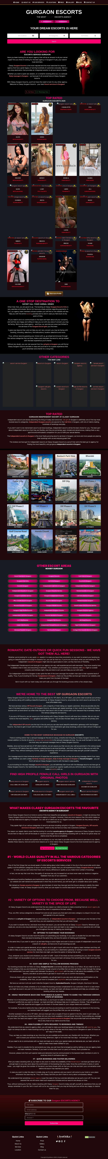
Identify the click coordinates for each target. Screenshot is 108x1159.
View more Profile (55, 293)
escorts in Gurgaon (35, 662)
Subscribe (54, 1123)
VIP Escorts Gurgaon (34, 706)
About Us (26, 2)
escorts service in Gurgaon (60, 1018)
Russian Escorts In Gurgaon (23, 605)
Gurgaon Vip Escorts (54, 620)
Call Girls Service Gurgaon (85, 596)
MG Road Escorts (85, 620)
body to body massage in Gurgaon (65, 759)
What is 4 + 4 (30, 1114)
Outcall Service (48, 848)
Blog (80, 2)
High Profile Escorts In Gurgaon (85, 625)
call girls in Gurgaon (50, 344)
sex (38, 657)
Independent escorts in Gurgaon (22, 436)
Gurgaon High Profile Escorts (22, 610)
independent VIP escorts (22, 724)
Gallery (71, 2)
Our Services (39, 2)
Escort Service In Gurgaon (22, 576)
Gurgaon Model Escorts (54, 605)
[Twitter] (57, 1141)
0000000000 (47, 21)
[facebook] (64, 1141)
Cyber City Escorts (23, 625)
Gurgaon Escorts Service (54, 591)
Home (17, 2)
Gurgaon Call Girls (23, 581)
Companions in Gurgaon (47, 676)
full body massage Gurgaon (42, 759)
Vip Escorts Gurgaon (54, 630)
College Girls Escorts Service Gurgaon (85, 630)
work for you (92, 1027)
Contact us (90, 2)
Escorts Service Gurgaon (54, 600)
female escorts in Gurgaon (29, 885)
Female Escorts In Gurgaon (85, 591)
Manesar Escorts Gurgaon (22, 630)
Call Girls (67, 422)
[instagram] (62, 1141)
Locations (52, 2)
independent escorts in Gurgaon (63, 919)
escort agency (93, 907)
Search (54, 41)
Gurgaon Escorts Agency (85, 610)
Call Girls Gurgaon (54, 581)
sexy (83, 668)
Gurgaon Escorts (54, 576)
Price (62, 2)
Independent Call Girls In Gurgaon (54, 586)
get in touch (59, 971)
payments (61, 979)
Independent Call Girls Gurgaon (23, 615)
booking (29, 314)
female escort (76, 1062)
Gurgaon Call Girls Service (22, 596)
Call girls (66, 420)
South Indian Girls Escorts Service (85, 605)
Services (18, 1147)
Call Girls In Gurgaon (85, 576)
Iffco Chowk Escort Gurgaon (23, 600)
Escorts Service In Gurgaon (54, 615)
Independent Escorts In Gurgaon (22, 591)
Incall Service (62, 848)
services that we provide (43, 740)
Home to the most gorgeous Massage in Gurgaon (49, 735)
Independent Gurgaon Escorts (54, 610)
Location (18, 1150)
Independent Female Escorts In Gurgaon (54, 625)
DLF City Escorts (22, 620)
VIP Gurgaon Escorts (74, 694)
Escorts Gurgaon (22, 586)
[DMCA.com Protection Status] (90, 1137)
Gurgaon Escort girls (39, 326)
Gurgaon (79, 925)
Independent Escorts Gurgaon (85, 586)
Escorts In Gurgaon (85, 581)
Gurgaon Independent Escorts (54, 596)
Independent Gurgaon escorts (40, 422)
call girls (44, 944)
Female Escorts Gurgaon (85, 600)
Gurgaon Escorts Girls (59, 307)
